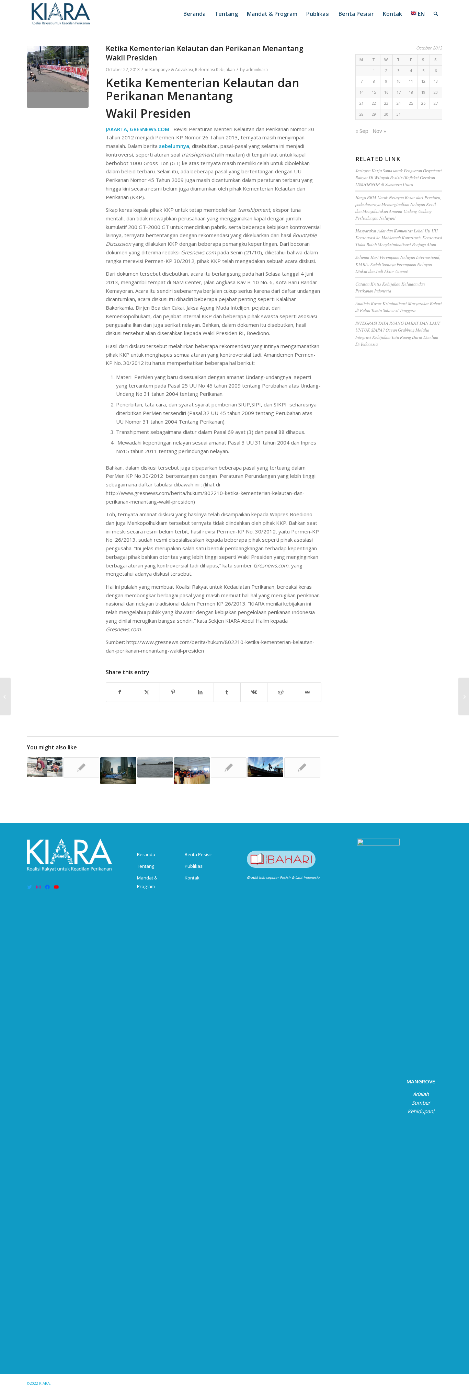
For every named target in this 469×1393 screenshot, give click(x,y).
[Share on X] (146, 692)
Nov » (379, 130)
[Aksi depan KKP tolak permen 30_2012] (58, 77)
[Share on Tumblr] (227, 692)
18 (411, 92)
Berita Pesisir (198, 854)
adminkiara (257, 69)
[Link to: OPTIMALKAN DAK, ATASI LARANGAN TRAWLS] (302, 767)
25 (411, 103)
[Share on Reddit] (280, 692)
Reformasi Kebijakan (215, 69)
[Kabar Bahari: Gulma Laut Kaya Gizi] (463, 696)
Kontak (192, 878)
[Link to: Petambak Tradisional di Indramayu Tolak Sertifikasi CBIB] (192, 770)
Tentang (145, 866)
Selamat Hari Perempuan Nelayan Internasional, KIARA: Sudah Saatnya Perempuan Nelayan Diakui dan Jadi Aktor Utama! (398, 264)
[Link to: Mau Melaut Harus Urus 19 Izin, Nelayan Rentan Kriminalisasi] (265, 767)
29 (374, 114)
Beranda (146, 854)
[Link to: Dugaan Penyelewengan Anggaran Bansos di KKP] (118, 770)
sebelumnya (174, 145)
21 (361, 103)
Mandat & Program (147, 882)
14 (361, 92)
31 (399, 114)
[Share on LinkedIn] (200, 692)
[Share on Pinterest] (173, 692)
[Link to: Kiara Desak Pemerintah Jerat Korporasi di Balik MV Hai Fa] (81, 767)
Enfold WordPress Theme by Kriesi (86, 1383)
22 (374, 103)
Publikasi (194, 866)
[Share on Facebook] (119, 692)
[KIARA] (61, 13)
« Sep (361, 130)
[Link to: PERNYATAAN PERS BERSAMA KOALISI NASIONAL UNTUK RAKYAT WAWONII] (229, 767)
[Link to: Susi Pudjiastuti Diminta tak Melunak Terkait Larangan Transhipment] (44, 767)
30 (386, 114)
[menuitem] (194, 13)
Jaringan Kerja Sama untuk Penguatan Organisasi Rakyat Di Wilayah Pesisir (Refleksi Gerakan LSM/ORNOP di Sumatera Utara (398, 177)
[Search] (436, 13)
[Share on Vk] (254, 692)
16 (386, 92)
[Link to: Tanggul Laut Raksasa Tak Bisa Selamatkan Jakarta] (155, 767)
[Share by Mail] (307, 692)
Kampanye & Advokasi (171, 69)
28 (361, 114)
